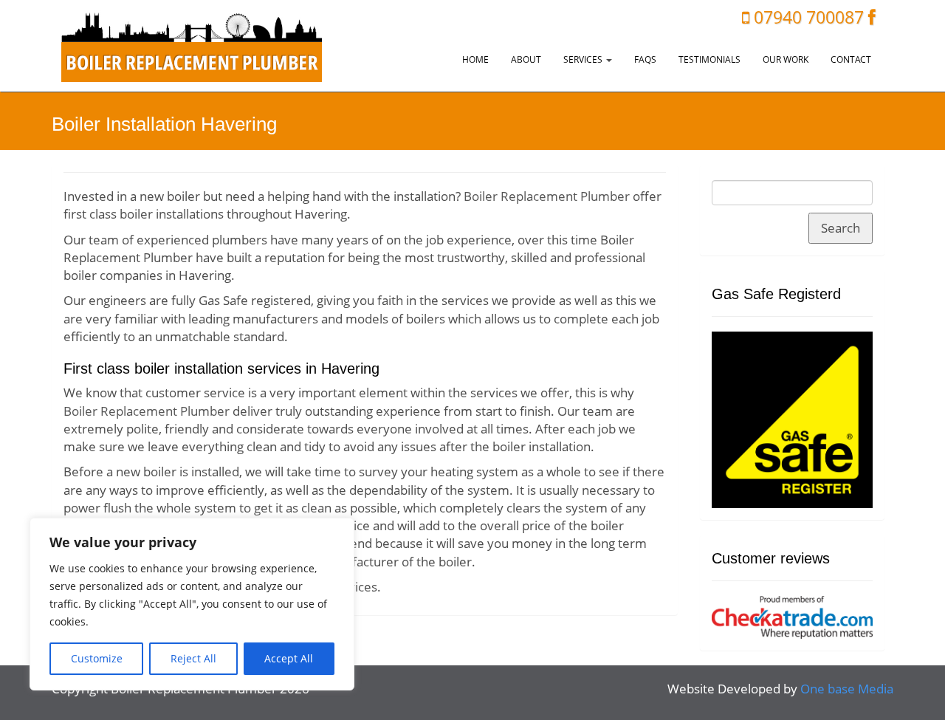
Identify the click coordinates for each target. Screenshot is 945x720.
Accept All (288, 658)
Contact (851, 59)
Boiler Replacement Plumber (547, 196)
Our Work (785, 59)
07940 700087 (808, 17)
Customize (97, 658)
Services (584, 59)
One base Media (846, 688)
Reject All (193, 658)
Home (475, 59)
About (526, 59)
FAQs (645, 59)
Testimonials (709, 59)
